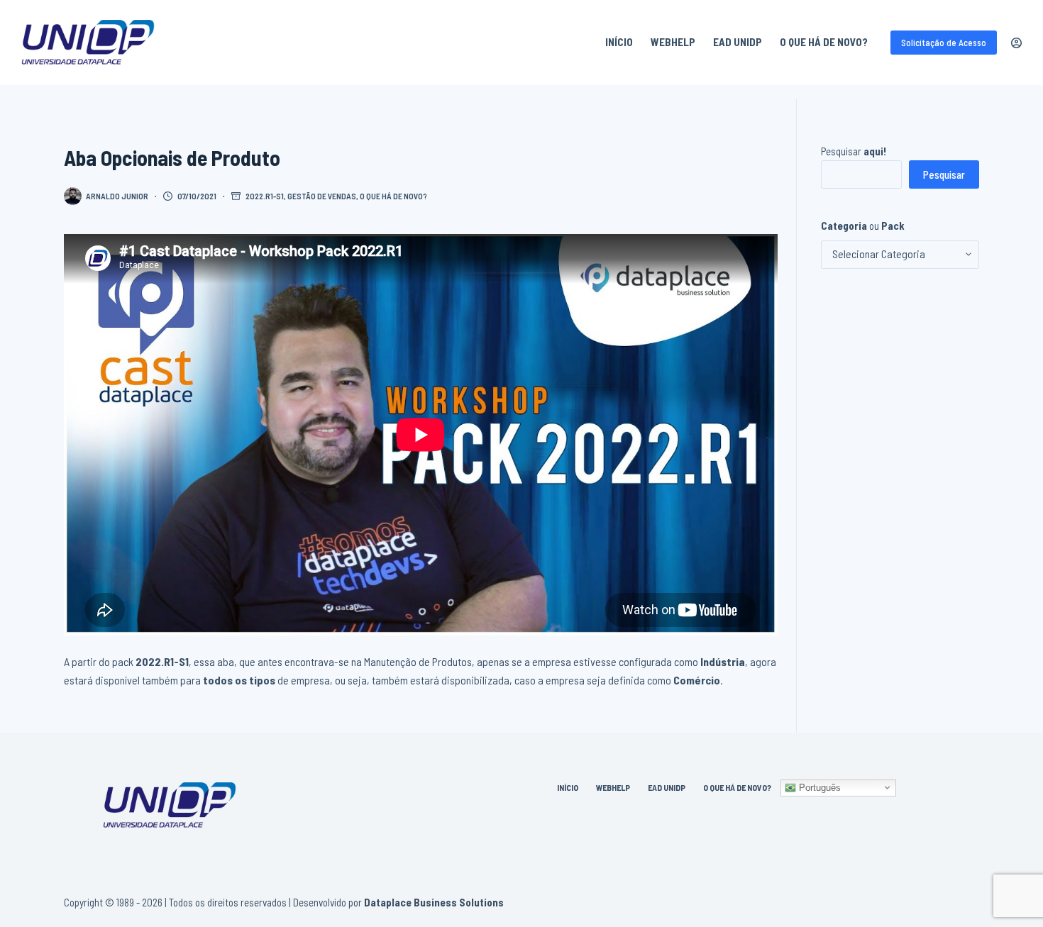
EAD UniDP (737, 41)
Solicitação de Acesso (943, 42)
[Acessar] (1016, 43)
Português (818, 787)
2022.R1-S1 (264, 196)
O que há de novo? (393, 196)
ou (863, 225)
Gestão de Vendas (321, 196)
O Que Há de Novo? (824, 41)
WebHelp (673, 41)
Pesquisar (854, 151)
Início (619, 41)
